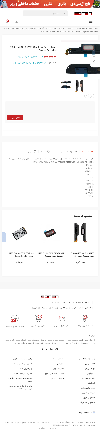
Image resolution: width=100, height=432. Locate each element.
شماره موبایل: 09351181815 (59, 302)
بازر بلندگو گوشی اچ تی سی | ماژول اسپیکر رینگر (29, 62)
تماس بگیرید (15, 117)
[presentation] (96, 237)
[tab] (87, 151)
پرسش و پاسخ (22, 56)
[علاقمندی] (94, 50)
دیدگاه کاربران (37, 56)
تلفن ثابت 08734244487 (81, 302)
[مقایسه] (94, 56)
